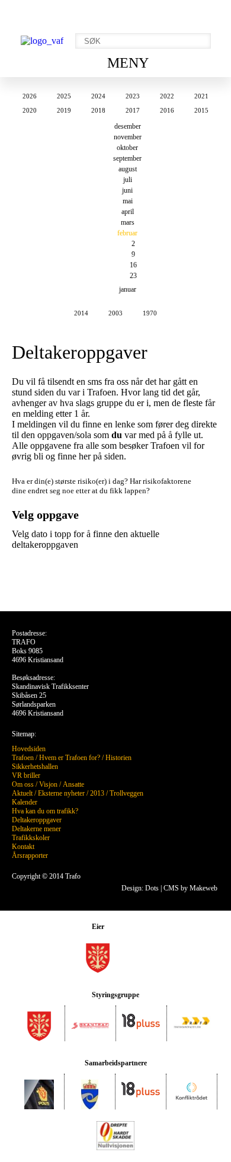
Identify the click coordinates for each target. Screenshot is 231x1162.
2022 (167, 96)
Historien (118, 758)
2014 (81, 313)
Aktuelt (22, 793)
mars (127, 222)
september (127, 158)
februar (127, 233)
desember (127, 126)
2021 (201, 96)
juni (127, 190)
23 (133, 276)
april (127, 212)
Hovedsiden (29, 749)
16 (133, 265)
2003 (115, 313)
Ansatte (73, 784)
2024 (98, 96)
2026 (30, 96)
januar (127, 289)
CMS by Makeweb (190, 888)
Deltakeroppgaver (37, 820)
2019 (64, 110)
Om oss (23, 784)
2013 (97, 793)
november (128, 137)
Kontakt (23, 846)
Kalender (24, 802)
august (127, 169)
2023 (133, 96)
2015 (201, 110)
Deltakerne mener (36, 829)
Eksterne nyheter (61, 793)
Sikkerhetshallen (35, 766)
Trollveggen (126, 793)
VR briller (26, 775)
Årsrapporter (30, 855)
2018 (98, 110)
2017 (133, 110)
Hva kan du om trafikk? (45, 811)
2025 (64, 96)
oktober (127, 147)
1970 (150, 313)
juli (127, 179)
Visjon (48, 784)
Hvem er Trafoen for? (69, 758)
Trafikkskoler (31, 838)
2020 (30, 110)
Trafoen (23, 758)
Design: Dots (140, 888)
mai (128, 201)
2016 (167, 110)
